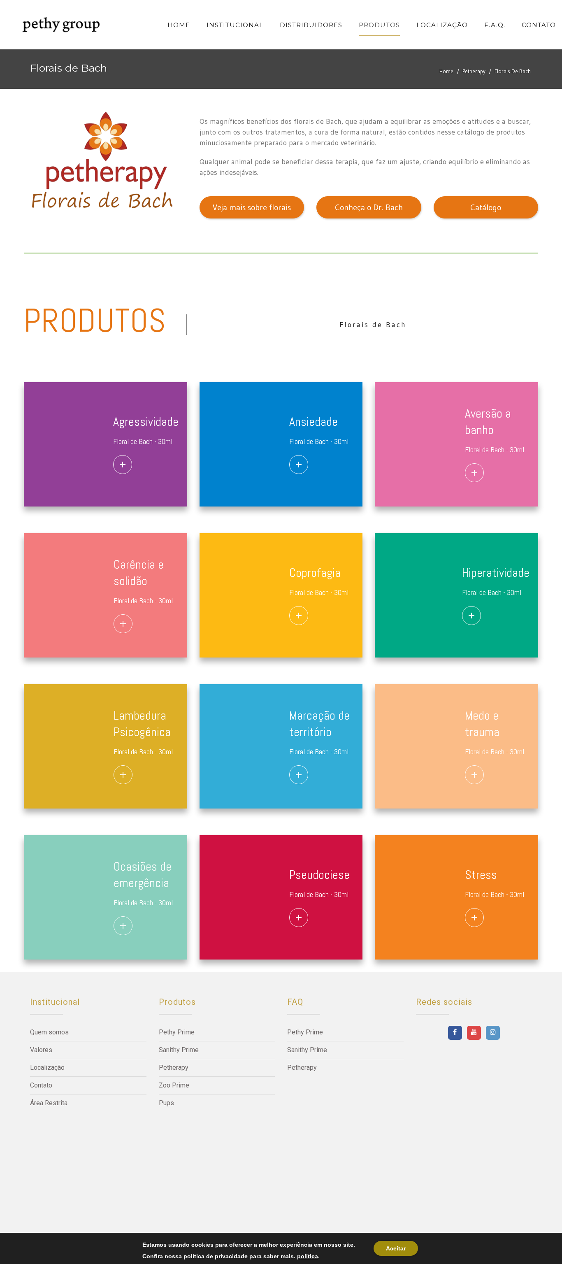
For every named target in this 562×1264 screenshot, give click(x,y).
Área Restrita (48, 1103)
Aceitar (396, 1248)
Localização (47, 1067)
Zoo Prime (174, 1085)
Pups (166, 1103)
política (307, 1256)
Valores (41, 1050)
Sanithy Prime (179, 1050)
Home (446, 71)
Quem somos (49, 1032)
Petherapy (473, 71)
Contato (41, 1085)
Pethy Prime (177, 1032)
